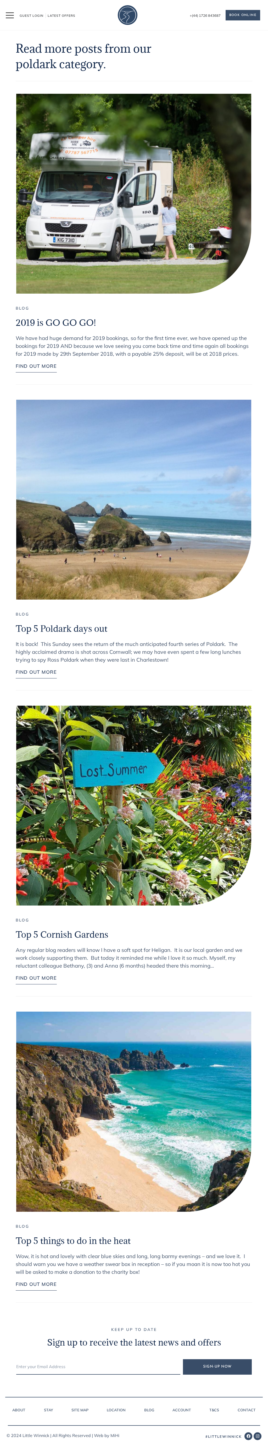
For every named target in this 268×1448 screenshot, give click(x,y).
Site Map (79, 1410)
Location (116, 1410)
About (18, 1410)
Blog (22, 308)
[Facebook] (248, 1436)
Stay (48, 1410)
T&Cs (214, 1410)
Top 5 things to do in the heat (73, 1240)
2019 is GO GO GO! (56, 322)
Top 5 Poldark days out (61, 628)
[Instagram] (257, 1436)
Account (181, 1410)
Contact (247, 1410)
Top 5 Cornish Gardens (62, 934)
